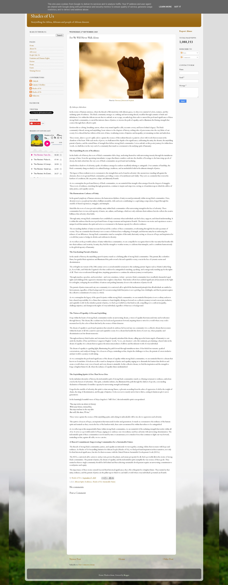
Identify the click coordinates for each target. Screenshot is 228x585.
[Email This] (102, 478)
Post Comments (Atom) (87, 564)
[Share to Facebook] (110, 478)
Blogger (126, 575)
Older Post (168, 559)
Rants (32, 67)
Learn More (165, 7)
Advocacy (33, 52)
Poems (32, 64)
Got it (177, 7)
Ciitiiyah (35, 81)
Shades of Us (42, 16)
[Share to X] (107, 478)
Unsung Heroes (35, 71)
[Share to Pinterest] (112, 478)
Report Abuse (185, 31)
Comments (186, 57)
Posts (184, 53)
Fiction (32, 61)
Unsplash (131, 100)
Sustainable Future (109, 481)
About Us (33, 48)
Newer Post (75, 559)
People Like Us (35, 55)
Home (122, 559)
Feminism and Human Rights (40, 58)
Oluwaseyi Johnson (120, 100)
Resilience (88, 481)
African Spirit (79, 481)
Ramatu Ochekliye (38, 85)
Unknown (35, 96)
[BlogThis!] (105, 478)
